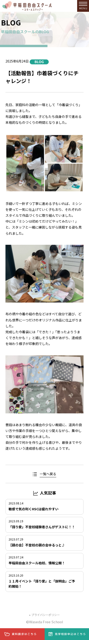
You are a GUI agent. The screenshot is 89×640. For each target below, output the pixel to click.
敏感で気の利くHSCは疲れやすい (33, 509)
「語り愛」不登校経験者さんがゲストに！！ (42, 526)
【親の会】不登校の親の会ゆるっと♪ (37, 545)
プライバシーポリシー (45, 615)
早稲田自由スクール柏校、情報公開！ (37, 563)
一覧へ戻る (48, 473)
